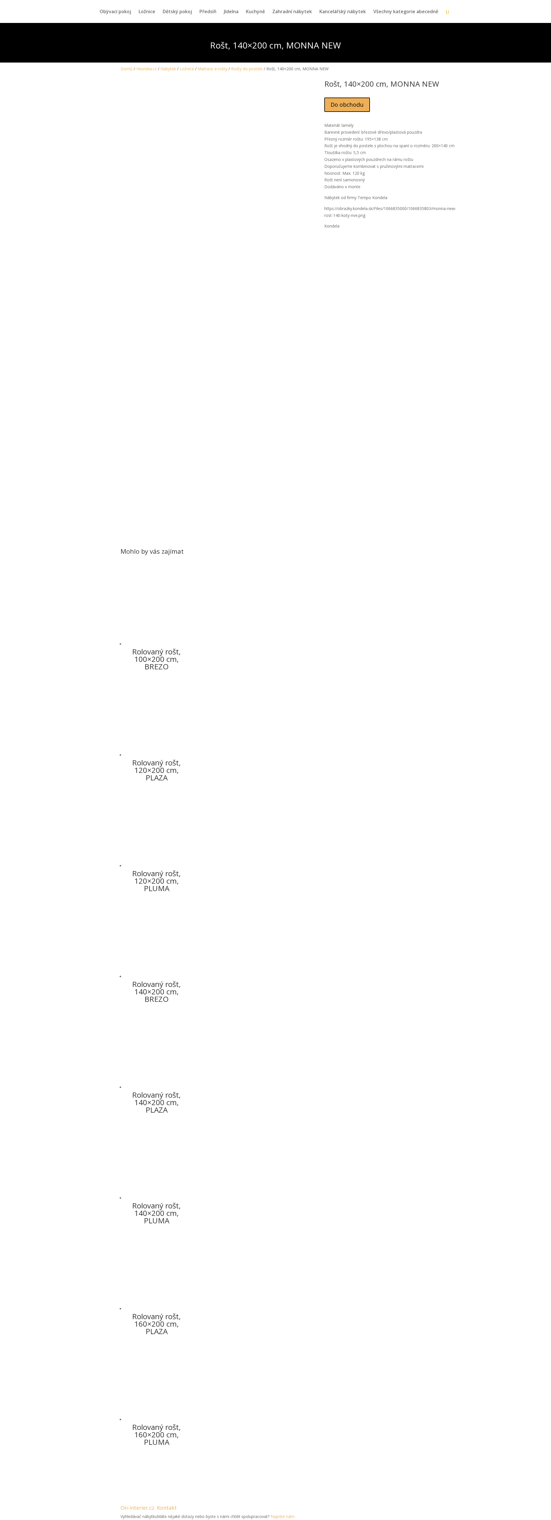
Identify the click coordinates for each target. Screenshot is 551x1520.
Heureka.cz (146, 68)
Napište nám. (283, 1516)
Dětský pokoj (177, 12)
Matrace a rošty (212, 68)
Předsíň (207, 12)
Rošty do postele (247, 68)
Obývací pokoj (115, 12)
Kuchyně (255, 12)
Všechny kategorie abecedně (405, 12)
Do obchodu (347, 104)
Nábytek (168, 68)
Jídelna (231, 12)
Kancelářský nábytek (342, 12)
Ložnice (147, 12)
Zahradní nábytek (292, 12)
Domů (127, 68)
